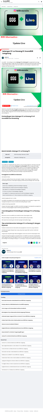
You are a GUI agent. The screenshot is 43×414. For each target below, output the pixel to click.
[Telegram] (37, 243)
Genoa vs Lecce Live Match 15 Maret (10, 324)
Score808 (6, 1)
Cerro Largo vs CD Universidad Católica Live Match (14, 308)
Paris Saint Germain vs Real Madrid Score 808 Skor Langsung (16, 300)
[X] (31, 243)
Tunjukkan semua (37, 257)
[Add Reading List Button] (37, 58)
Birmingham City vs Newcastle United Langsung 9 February (16, 312)
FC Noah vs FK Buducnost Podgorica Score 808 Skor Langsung (8, 271)
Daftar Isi (36, 411)
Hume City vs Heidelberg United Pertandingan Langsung (15, 185)
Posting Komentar (21, 294)
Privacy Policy (20, 411)
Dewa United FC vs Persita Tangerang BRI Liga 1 (13, 332)
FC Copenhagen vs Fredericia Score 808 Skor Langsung (21, 286)
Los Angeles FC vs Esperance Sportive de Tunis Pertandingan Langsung (18, 193)
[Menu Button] (1, 2)
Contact (31, 411)
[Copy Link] (39, 243)
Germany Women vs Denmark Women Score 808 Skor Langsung (7, 286)
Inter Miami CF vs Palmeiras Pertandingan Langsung (14, 189)
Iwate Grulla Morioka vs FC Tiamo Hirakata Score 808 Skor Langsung (17, 195)
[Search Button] (39, 2)
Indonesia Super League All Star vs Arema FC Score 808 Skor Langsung (18, 316)
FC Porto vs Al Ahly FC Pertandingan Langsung (13, 191)
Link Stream (5, 161)
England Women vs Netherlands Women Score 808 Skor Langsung (21, 271)
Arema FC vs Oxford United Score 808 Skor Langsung (14, 336)
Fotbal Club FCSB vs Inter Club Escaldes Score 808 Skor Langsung (17, 320)
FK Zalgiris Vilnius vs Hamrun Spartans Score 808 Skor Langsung (34, 286)
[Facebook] (29, 243)
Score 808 (10, 411)
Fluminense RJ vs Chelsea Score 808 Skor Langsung (35, 270)
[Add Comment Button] (40, 58)
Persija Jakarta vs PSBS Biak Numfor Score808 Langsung (15, 304)
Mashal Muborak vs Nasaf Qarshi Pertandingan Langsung (15, 187)
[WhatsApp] (34, 243)
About (15, 411)
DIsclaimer (26, 411)
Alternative (11, 161)
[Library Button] (41, 2)
